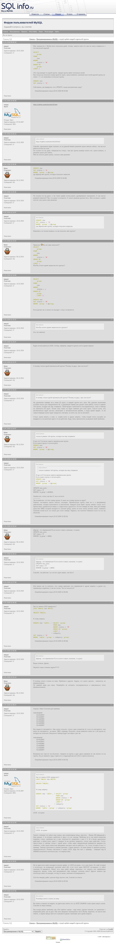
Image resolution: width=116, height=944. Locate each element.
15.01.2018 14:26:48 (9, 769)
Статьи (47, 14)
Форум (58, 14)
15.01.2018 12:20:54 (9, 526)
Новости (35, 14)
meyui (6, 46)
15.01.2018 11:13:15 (9, 241)
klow (5, 168)
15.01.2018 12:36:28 (9, 602)
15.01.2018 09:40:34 (9, 42)
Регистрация (49, 32)
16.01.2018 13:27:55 (9, 891)
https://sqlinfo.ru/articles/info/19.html (45, 104)
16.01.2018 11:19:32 (9, 861)
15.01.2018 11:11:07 (9, 212)
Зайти (57, 32)
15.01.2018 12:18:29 (9, 459)
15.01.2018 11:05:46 (9, 192)
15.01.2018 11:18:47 (9, 342)
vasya (6, 105)
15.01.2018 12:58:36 (9, 651)
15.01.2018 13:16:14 (9, 677)
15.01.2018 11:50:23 (9, 390)
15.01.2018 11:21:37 (9, 362)
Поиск (41, 32)
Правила (24, 32)
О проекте (81, 14)
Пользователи (14, 32)
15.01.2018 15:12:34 (9, 822)
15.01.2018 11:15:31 (9, 320)
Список (5, 32)
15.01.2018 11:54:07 (9, 428)
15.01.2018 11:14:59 (9, 275)
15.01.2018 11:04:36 (9, 164)
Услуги (69, 14)
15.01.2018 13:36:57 (9, 705)
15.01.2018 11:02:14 (9, 134)
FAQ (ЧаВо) (33, 32)
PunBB (110, 929)
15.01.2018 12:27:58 (9, 582)
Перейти (6, 929)
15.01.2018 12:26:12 (9, 554)
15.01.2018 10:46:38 (9, 101)
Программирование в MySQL (47, 39)
